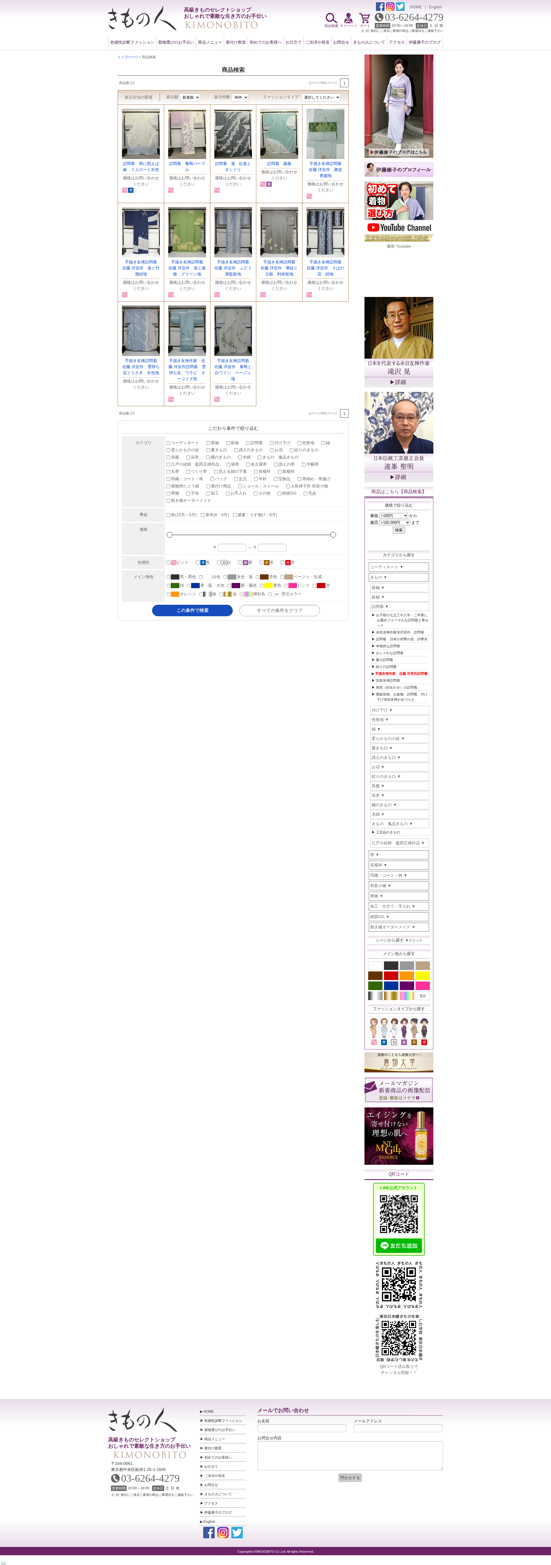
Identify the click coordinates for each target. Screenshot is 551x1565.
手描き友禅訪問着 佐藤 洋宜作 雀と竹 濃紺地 (143, 268)
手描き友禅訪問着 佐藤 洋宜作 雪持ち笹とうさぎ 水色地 (141, 366)
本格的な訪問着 (388, 646)
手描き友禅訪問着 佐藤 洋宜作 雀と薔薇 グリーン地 (187, 268)
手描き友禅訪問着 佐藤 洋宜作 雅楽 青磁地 (327, 169)
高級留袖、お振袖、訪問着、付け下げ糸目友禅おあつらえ (402, 696)
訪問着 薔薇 (279, 163)
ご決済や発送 (317, 42)
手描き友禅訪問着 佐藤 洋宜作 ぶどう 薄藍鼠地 (235, 268)
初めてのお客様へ (266, 42)
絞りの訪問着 (386, 667)
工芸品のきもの (388, 832)
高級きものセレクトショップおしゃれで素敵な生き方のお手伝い (149, 1443)
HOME (416, 7)
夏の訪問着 (384, 660)
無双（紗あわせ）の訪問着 (396, 687)
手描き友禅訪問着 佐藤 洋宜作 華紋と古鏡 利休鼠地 (280, 268)
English (435, 7)
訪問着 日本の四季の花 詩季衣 (402, 639)
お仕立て (294, 42)
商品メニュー (210, 42)
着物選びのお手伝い (176, 42)
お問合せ (341, 42)
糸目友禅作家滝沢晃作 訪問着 (400, 632)
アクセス (397, 42)
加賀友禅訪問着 (388, 681)
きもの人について (369, 42)
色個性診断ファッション (132, 42)
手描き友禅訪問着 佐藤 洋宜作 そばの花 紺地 (326, 268)
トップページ (128, 57)
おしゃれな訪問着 (389, 653)
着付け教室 (236, 42)
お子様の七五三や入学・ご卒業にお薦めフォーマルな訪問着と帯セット (402, 620)
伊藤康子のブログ (425, 42)
